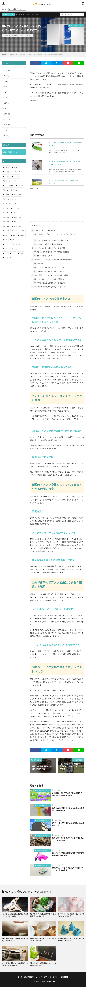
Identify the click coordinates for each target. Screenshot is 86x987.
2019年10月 (7, 70)
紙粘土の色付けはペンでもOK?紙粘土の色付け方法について (71, 940)
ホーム (20, 977)
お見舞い (21, 235)
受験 (27, 14)
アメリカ (15, 190)
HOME (4, 9)
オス (15, 221)
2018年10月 (7, 125)
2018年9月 (6, 130)
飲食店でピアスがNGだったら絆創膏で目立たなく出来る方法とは (67, 869)
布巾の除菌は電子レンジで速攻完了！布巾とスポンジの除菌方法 (15, 964)
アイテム (16, 176)
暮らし (23, 14)
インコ (6, 208)
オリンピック (17, 226)
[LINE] (78, 63)
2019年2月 (6, 108)
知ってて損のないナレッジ (17, 9)
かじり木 (17, 244)
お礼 (23, 231)
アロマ (16, 199)
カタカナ (6, 249)
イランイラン (8, 203)
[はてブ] (57, 63)
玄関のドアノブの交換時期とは (43, 230)
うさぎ (6, 212)
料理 (37, 14)
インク (18, 203)
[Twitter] (46, 63)
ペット (18, 14)
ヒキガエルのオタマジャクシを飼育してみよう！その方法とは (68, 839)
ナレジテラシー (49, 981)
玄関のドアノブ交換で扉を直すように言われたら (49, 287)
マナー (32, 14)
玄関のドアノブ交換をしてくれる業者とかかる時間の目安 (52, 259)
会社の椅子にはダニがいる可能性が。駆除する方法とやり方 (15, 940)
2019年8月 (6, 81)
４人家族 (6, 172)
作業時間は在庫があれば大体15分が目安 (49, 271)
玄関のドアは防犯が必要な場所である (48, 244)
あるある (6, 194)
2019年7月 (6, 87)
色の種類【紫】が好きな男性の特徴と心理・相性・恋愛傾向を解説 (67, 794)
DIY (15, 172)
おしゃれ (6, 221)
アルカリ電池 (17, 194)
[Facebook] (35, 63)
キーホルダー (8, 258)
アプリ (6, 190)
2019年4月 (6, 97)
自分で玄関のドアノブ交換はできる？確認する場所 (50, 275)
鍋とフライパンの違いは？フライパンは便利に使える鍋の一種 (43, 915)
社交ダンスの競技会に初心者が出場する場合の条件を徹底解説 (68, 854)
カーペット (7, 244)
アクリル (20, 185)
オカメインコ (17, 217)
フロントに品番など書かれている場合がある (50, 283)
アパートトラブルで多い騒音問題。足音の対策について (68, 824)
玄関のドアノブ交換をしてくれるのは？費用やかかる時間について (47, 54)
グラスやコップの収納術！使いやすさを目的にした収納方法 (71, 915)
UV (21, 172)
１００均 (6, 167)
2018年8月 (6, 136)
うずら (14, 212)
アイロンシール (8, 185)
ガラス (21, 253)
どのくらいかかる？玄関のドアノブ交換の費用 (48, 248)
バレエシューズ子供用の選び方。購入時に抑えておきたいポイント (15, 915)
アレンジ (6, 199)
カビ (5, 253)
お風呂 (13, 240)
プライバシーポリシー (51, 977)
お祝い (6, 235)
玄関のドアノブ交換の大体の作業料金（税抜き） (52, 252)
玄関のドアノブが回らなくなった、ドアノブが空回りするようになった (57, 235)
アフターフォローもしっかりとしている (49, 267)
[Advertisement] (57, 116)
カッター (16, 249)
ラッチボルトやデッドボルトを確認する (49, 279)
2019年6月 (6, 92)
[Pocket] (68, 63)
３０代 (16, 167)
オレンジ (6, 231)
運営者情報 (64, 977)
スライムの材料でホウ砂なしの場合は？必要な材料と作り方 (68, 809)
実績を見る (39, 263)
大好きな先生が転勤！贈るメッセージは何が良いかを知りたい (43, 964)
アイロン (17, 181)
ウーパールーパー (17, 208)
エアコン (6, 217)
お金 (5, 240)
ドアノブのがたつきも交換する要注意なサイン (51, 240)
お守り (16, 231)
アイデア (6, 176)
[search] (82, 14)
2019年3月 (6, 103)
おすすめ (6, 226)
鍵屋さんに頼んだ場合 (43, 256)
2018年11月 (7, 119)
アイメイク (7, 181)
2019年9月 (6, 76)
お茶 (13, 235)
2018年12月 (7, 114)
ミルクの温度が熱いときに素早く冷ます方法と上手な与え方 (43, 940)
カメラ (13, 253)
